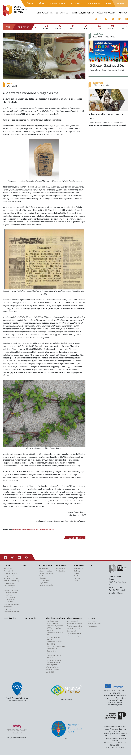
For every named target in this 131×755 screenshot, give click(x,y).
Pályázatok (8, 609)
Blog (9, 83)
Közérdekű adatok (10, 573)
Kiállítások (98, 34)
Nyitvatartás (30, 618)
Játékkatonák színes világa (107, 65)
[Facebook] (106, 19)
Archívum (9, 595)
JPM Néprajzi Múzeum (54, 642)
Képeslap (77, 573)
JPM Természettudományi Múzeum (54, 655)
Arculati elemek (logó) (11, 580)
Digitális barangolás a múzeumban (11, 605)
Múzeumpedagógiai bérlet (76, 636)
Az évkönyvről (10, 597)
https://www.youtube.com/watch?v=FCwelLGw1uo (33, 529)
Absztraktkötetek (12, 588)
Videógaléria (60, 571)
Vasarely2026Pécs (52, 669)
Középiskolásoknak (73, 628)
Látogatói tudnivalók (11, 576)
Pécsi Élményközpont (11, 611)
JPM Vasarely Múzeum (54, 660)
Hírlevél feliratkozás (46, 585)
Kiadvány (77, 571)
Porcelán (77, 578)
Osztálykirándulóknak (74, 633)
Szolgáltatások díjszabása (45, 581)
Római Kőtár (51, 644)
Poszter (76, 576)
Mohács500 (50, 672)
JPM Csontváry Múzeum (55, 625)
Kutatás (43, 578)
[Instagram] (120, 19)
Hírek (23, 565)
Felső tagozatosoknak (74, 626)
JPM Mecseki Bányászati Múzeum (55, 633)
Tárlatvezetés (44, 568)
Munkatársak (8, 571)
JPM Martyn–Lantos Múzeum (54, 629)
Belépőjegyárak (10, 618)
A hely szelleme (52, 623)
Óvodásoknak (71, 631)
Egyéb (76, 580)
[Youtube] (126, 19)
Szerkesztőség (11, 599)
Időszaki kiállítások (52, 667)
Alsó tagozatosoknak (74, 623)
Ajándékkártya (78, 568)
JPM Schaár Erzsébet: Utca (56, 646)
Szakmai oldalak (9, 583)
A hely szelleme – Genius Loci (106, 116)
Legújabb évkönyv (11, 592)
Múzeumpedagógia (45, 571)
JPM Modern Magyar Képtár (53, 638)
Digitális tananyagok (46, 573)
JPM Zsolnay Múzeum (54, 662)
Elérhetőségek (92, 621)
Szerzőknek (9, 602)
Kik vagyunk (8, 568)
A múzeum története (11, 578)
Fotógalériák (60, 568)
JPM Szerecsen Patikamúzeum (52, 649)
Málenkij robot (52, 665)
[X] (113, 19)
